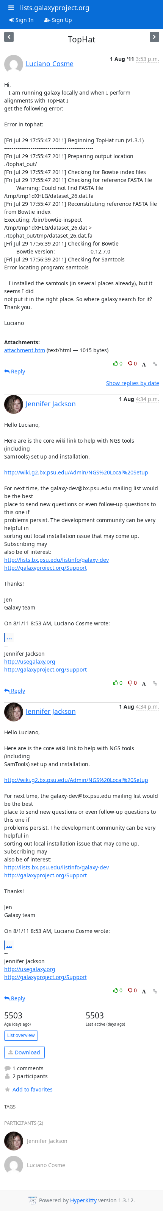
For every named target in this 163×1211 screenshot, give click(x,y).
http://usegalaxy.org (29, 661)
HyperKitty (83, 1200)
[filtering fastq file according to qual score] (154, 37)
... (9, 637)
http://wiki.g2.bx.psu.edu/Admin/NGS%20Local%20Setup (76, 472)
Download (26, 1052)
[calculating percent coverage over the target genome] (9, 37)
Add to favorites (33, 1089)
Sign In (24, 19)
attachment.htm (24, 350)
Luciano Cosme (50, 63)
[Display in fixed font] (144, 364)
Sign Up (61, 19)
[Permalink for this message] (155, 364)
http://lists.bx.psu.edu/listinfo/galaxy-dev (56, 559)
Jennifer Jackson (51, 403)
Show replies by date (132, 383)
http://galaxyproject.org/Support (45, 567)
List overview (21, 1035)
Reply (17, 371)
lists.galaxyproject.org (54, 7)
